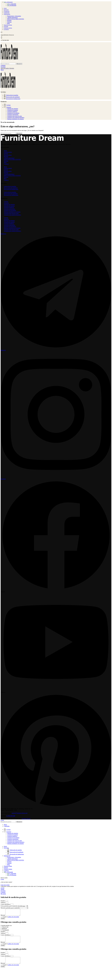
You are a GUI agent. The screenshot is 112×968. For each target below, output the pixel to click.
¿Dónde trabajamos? (12, 17)
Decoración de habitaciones (11, 189)
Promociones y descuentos (14, 16)
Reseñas (9, 20)
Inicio (5, 150)
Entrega (6, 153)
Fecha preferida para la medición (9, 906)
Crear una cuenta (5, 885)
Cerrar (2, 820)
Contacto (6, 164)
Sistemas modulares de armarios (15, 119)
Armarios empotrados (12, 114)
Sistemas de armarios (12, 108)
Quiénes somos (8, 152)
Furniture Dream (26, 818)
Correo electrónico (6, 904)
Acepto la (11, 916)
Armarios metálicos (12, 111)
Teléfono (3, 902)
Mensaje (3, 915)
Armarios (6, 203)
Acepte (2, 888)
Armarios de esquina (12, 110)
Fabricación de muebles (10, 186)
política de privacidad (13, 916)
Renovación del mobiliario (11, 188)
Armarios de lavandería (13, 113)
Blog (8, 23)
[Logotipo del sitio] (9, 62)
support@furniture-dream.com (19, 813)
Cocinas (6, 201)
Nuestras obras (8, 155)
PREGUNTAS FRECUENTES (15, 19)
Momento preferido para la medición (10, 908)
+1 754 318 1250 (10, 816)
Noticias (9, 22)
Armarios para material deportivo (15, 117)
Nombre (3, 901)
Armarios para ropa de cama (14, 116)
